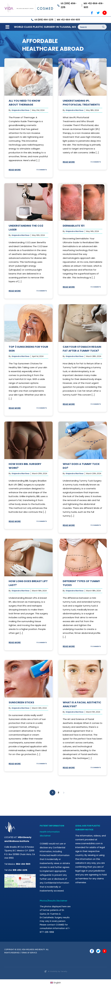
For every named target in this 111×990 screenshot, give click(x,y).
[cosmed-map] (20, 875)
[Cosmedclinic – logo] (28, 3)
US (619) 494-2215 (68, 5)
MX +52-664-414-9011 (93, 5)
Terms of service (29, 952)
